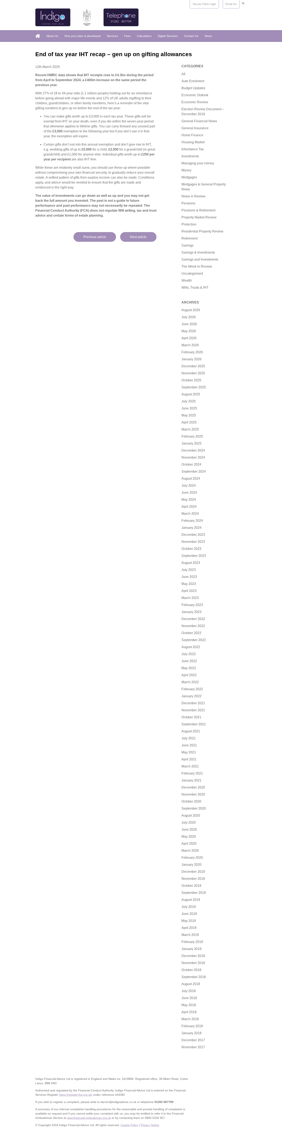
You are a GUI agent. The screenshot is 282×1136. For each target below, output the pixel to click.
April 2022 (189, 675)
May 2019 (188, 921)
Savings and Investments (199, 259)
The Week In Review (196, 266)
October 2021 (191, 717)
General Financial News (199, 121)
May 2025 (188, 415)
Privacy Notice (150, 1125)
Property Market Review (199, 217)
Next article (138, 237)
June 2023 (189, 577)
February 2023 (192, 605)
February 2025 (192, 436)
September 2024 (193, 471)
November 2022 (193, 626)
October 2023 (191, 548)
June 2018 (189, 998)
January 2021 (191, 780)
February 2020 (192, 857)
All (183, 74)
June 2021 (189, 745)
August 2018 (190, 984)
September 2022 (193, 640)
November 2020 (193, 794)
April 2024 (189, 506)
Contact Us (191, 36)
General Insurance (195, 128)
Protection (188, 224)
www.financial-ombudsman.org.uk (89, 1117)
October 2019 (191, 885)
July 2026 (188, 317)
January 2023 (191, 612)
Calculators (144, 36)
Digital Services (168, 36)
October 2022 (191, 633)
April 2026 (189, 338)
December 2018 (193, 956)
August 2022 (190, 647)
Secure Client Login (204, 4)
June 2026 (189, 324)
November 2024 (193, 457)
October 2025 (191, 380)
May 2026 (188, 331)
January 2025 (191, 443)
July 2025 (188, 401)
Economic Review (194, 102)
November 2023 (193, 541)
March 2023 (190, 598)
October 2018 (191, 970)
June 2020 (189, 829)
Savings (187, 245)
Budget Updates (193, 88)
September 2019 (193, 892)
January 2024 (191, 527)
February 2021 (192, 773)
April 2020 (189, 843)
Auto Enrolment (192, 81)
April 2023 (189, 591)
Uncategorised (192, 273)
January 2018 (191, 1033)
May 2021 (188, 752)
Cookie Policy (129, 1125)
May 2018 (188, 1005)
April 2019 (189, 928)
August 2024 (190, 478)
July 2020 (188, 822)
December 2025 (193, 366)
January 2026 (191, 359)
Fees (127, 36)
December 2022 (193, 619)
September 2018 (193, 977)
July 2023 (188, 570)
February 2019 (192, 942)
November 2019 (193, 878)
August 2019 (190, 899)
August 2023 (190, 562)
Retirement (189, 238)
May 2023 (188, 584)
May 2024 (188, 499)
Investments (190, 156)
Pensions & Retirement (198, 210)
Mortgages (189, 177)
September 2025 (193, 387)
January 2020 (191, 864)
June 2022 (189, 661)
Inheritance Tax (192, 149)
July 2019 (188, 906)
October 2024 (191, 464)
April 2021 (189, 759)
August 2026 (190, 310)
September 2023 (193, 555)
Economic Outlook (194, 95)
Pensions (188, 203)
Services (112, 36)
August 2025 (190, 394)
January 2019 (191, 949)
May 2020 (188, 836)
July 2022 (188, 654)
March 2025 (190, 429)
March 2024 (190, 513)
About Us (52, 36)
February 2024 (192, 520)
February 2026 (192, 352)
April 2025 (189, 422)
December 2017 (193, 1040)
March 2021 (190, 766)
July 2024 (188, 485)
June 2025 (189, 408)
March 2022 (190, 682)
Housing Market (193, 142)
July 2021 (188, 738)
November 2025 (193, 373)
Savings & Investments (198, 252)
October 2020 (191, 801)
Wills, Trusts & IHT (195, 287)
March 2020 (190, 850)
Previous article (94, 237)
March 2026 (190, 345)
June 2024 (189, 492)
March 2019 (190, 935)
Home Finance (192, 135)
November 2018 (193, 963)
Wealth (186, 280)
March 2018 (190, 1019)
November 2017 (193, 1047)
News (208, 36)
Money (186, 170)
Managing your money (197, 163)
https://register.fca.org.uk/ (75, 1094)
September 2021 (193, 724)
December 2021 (193, 703)
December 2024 (193, 450)
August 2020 (190, 815)
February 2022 (192, 689)
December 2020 (193, 787)
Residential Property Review (202, 231)
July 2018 (188, 991)
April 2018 (189, 1012)
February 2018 (192, 1026)
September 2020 (193, 808)
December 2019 (193, 871)
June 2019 (189, 913)
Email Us (231, 4)
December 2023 (193, 534)
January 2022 (191, 696)
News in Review (193, 196)
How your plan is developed (82, 36)
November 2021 (193, 710)
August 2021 (190, 731)
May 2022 (188, 668)
